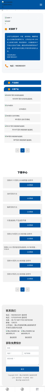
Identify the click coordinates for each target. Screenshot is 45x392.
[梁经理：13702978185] (22, 389)
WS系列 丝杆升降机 (22, 119)
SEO (31, 378)
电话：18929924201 (18, 66)
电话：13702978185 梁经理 (16, 317)
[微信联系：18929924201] (37, 389)
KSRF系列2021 (22, 10)
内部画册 (11, 10)
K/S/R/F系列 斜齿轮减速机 (22, 99)
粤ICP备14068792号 (22, 380)
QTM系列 (22, 109)
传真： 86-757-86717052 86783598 (19, 320)
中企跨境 (26, 378)
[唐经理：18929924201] (7, 389)
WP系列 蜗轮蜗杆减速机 (22, 140)
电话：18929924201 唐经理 (16, 315)
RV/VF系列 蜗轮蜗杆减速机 (22, 130)
